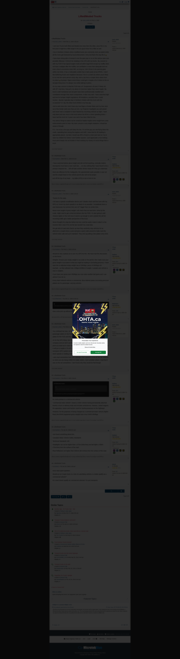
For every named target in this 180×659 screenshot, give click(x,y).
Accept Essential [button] (82, 352)
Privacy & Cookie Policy (90, 347)
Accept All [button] (98, 352)
